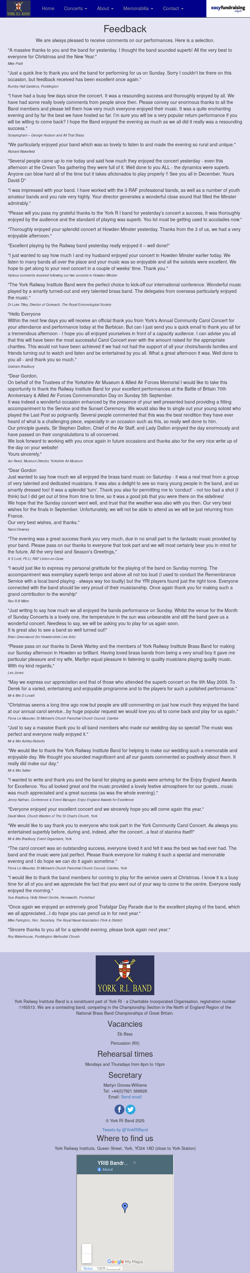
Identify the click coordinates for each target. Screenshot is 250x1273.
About (103, 8)
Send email (131, 1097)
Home (48, 8)
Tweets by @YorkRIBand (125, 1130)
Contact (171, 8)
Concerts (74, 8)
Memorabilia (136, 8)
